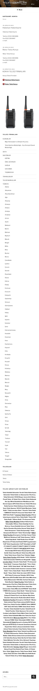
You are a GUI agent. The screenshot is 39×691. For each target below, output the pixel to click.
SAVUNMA (8, 169)
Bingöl (7, 243)
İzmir (6, 326)
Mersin (7, 382)
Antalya (7, 211)
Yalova (7, 452)
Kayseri (7, 347)
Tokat (6, 435)
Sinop (7, 421)
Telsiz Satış (6, 482)
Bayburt (7, 236)
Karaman (8, 337)
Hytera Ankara (7, 475)
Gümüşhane (9, 305)
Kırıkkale (8, 354)
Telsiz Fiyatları (19, 582)
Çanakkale (8, 260)
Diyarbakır (8, 274)
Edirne (7, 281)
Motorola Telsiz (19, 618)
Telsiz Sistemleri (28, 656)
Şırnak (7, 428)
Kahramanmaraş (10, 330)
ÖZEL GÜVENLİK (10, 162)
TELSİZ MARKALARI (9, 180)
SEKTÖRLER (7, 155)
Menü (20, 10)
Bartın (7, 229)
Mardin (7, 379)
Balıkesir (7, 225)
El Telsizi (5, 471)
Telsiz (4, 478)
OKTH (5, 152)
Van (6, 449)
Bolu (6, 250)
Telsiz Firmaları (15, 2)
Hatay (7, 312)
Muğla (7, 386)
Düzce (7, 277)
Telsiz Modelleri (8, 631)
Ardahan (7, 215)
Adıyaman (8, 190)
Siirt (6, 417)
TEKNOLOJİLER (8, 176)
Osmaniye (8, 403)
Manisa (7, 375)
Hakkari (7, 309)
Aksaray (7, 201)
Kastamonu (8, 344)
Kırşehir (7, 358)
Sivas (6, 424)
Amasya (7, 204)
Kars (6, 340)
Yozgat (7, 456)
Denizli (7, 270)
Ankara (7, 208)
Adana (7, 187)
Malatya (7, 372)
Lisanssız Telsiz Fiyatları (23, 515)
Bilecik (7, 239)
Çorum (7, 267)
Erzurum (7, 291)
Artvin (7, 218)
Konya (7, 365)
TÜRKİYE (6, 184)
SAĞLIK (7, 165)
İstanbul (7, 323)
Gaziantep (8, 298)
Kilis (6, 351)
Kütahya (7, 368)
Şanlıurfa (8, 414)
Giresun (7, 302)
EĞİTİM (7, 158)
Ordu (6, 400)
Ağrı (6, 197)
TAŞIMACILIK (9, 172)
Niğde (7, 396)
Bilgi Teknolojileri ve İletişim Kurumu (16, 142)
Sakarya (7, 410)
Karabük (7, 333)
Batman (7, 232)
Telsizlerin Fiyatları (9, 600)
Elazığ (7, 284)
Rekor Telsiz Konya (10, 50)
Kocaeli (7, 361)
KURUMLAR (7, 139)
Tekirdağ (7, 431)
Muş (6, 389)
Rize (6, 407)
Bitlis (6, 246)
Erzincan (7, 288)
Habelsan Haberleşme (12, 28)
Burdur (7, 253)
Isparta (7, 319)
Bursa (7, 257)
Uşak (6, 445)
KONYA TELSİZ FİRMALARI (14, 71)
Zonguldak (8, 459)
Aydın (7, 222)
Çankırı (7, 264)
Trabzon (7, 438)
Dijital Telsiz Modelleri (13, 521)
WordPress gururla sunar (10, 686)
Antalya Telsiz (18, 647)
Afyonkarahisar (10, 194)
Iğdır (6, 316)
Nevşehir (8, 393)
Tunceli (7, 442)
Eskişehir (8, 295)
